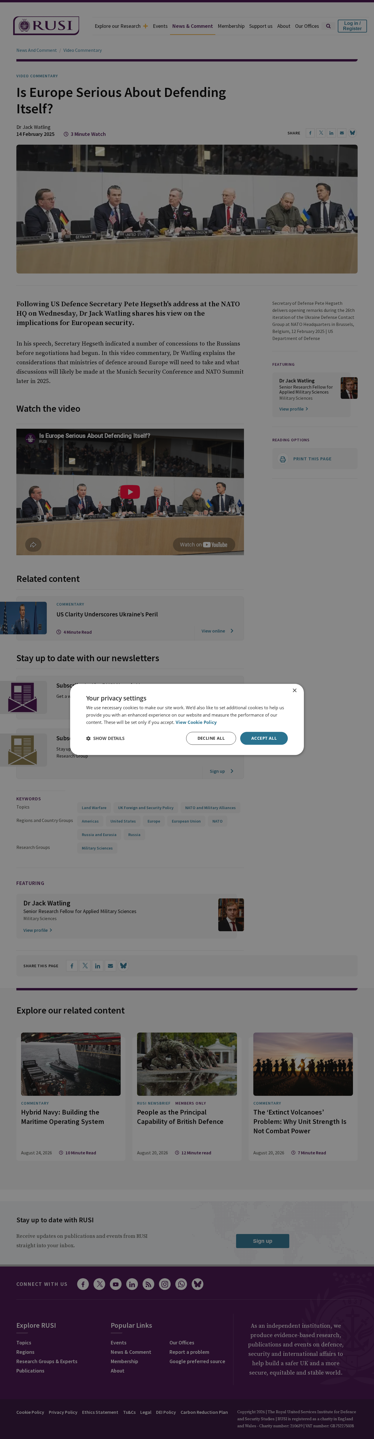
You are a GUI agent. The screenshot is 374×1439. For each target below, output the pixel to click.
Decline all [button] (211, 738)
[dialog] (187, 719)
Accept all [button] (264, 738)
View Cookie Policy (196, 722)
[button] (105, 738)
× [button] (294, 690)
